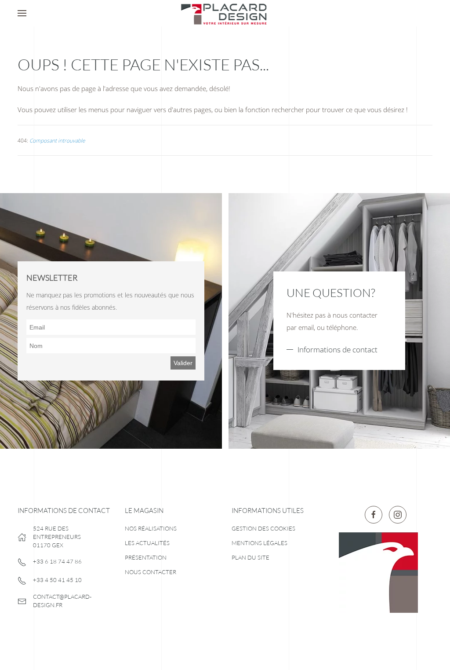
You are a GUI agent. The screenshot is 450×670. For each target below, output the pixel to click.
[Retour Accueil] (225, 13)
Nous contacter (150, 571)
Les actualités (147, 542)
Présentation (146, 557)
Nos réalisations (151, 528)
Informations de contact (337, 350)
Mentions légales (259, 542)
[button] (22, 13)
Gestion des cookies (263, 528)
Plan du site (250, 557)
